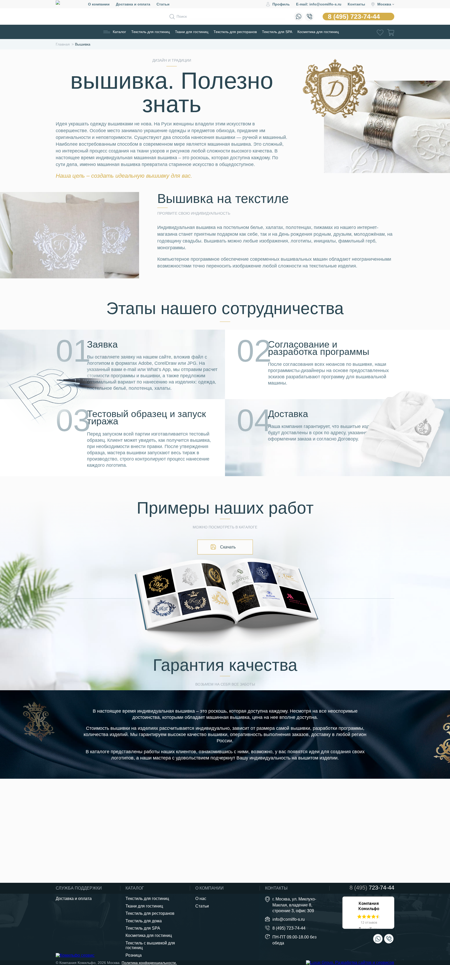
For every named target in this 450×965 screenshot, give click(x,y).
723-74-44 (371, 887)
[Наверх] (433, 932)
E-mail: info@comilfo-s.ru (318, 4)
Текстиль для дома (144, 921)
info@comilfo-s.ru (288, 919)
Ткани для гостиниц (191, 32)
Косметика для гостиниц (318, 32)
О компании (99, 4)
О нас (200, 898)
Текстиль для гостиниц (150, 32)
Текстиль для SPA (277, 32)
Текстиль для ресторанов (235, 32)
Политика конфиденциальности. (149, 963)
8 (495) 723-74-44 (354, 16)
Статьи (163, 4)
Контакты (356, 4)
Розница (134, 955)
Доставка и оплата (133, 4)
